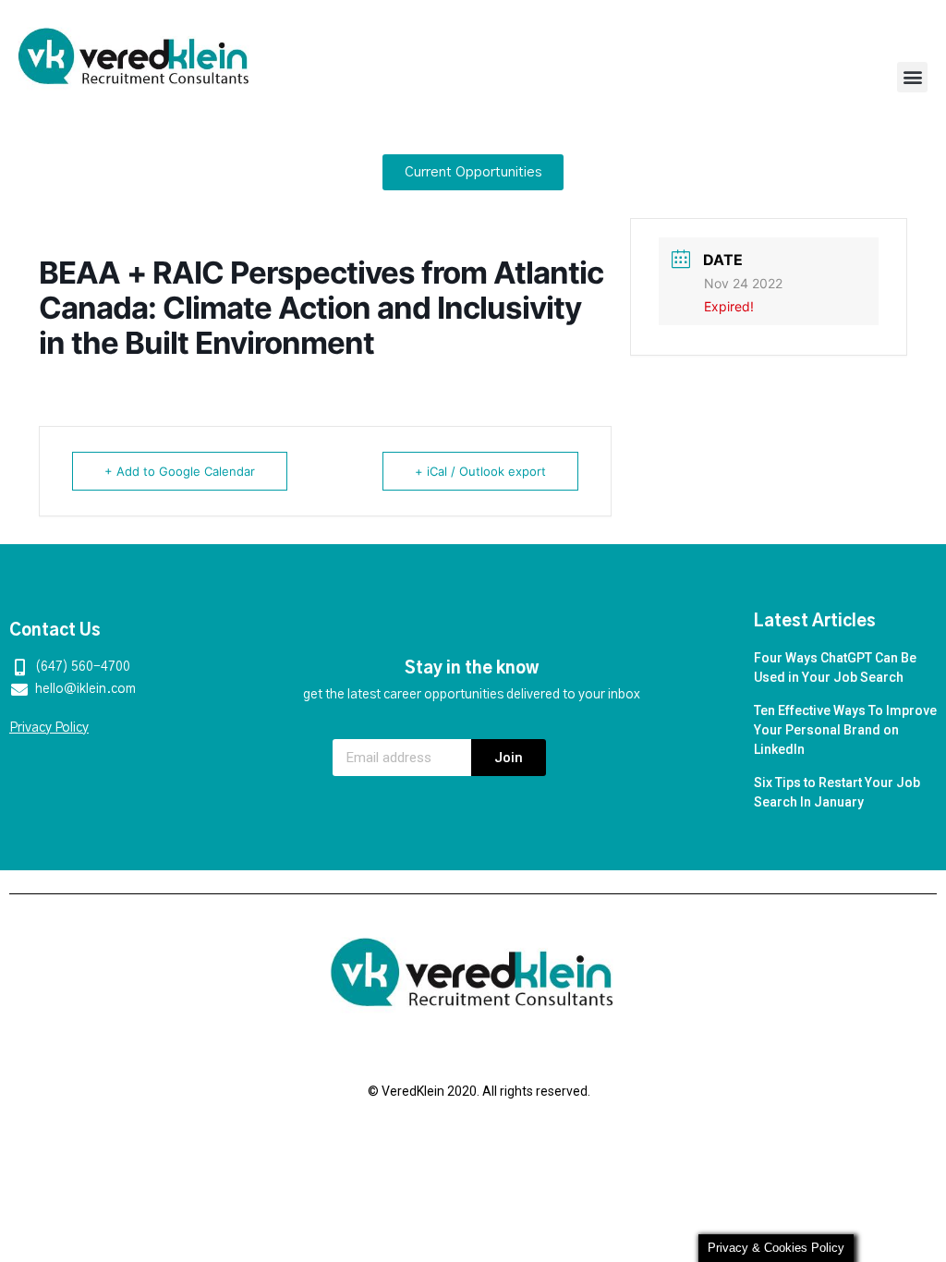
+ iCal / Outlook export (480, 471)
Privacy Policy (49, 728)
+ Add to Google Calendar (179, 471)
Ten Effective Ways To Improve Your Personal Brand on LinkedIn (845, 730)
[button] (912, 77)
